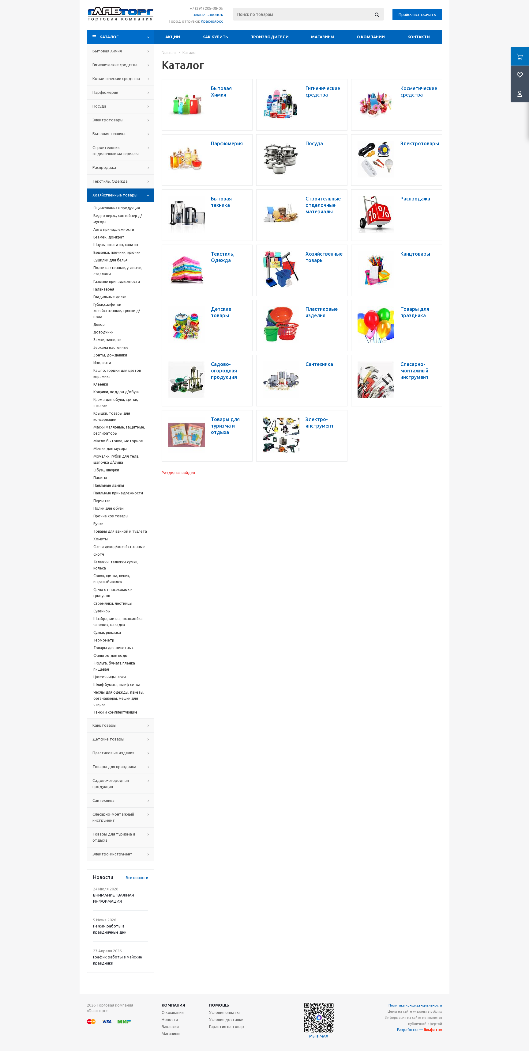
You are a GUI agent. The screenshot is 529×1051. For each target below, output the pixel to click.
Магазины (322, 37)
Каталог (109, 37)
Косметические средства (116, 78)
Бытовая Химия (107, 51)
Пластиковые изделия (113, 753)
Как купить (215, 37)
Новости (170, 1019)
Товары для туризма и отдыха (113, 837)
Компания (173, 1005)
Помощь (219, 1005)
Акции (172, 37)
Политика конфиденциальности (415, 1005)
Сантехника (103, 800)
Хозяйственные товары (114, 195)
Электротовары (107, 120)
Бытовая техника (109, 133)
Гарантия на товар (226, 1026)
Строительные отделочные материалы (115, 150)
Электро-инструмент (112, 854)
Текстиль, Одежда (110, 181)
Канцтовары (104, 725)
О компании (371, 37)
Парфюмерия (105, 92)
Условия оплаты (224, 1012)
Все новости (137, 878)
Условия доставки (226, 1019)
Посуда (99, 106)
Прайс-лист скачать (417, 14)
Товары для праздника (114, 766)
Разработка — (410, 1030)
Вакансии (170, 1026)
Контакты (418, 37)
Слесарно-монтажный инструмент (113, 817)
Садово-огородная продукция (110, 783)
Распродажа (104, 167)
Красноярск (212, 21)
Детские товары (108, 739)
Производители (269, 37)
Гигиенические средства (114, 65)
